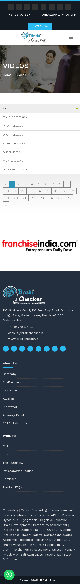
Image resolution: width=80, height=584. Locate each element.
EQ (43, 530)
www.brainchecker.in (23, 339)
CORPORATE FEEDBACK (15, 169)
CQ (49, 530)
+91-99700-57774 (21, 14)
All (4, 108)
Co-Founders (12, 382)
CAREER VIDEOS (11, 152)
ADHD (55, 515)
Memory (70, 549)
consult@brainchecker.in (59, 14)
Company (9, 374)
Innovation (10, 407)
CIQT (6, 454)
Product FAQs (12, 487)
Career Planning (61, 510)
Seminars (9, 479)
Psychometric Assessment (31, 549)
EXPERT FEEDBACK (13, 135)
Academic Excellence (18, 539)
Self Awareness (32, 554)
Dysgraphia (29, 520)
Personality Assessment (50, 525)
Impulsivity (10, 554)
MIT (5, 446)
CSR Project (11, 390)
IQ (36, 530)
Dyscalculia (11, 520)
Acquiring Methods (48, 539)
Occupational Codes (58, 535)
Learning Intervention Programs (26, 515)
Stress (56, 549)
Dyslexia (68, 515)
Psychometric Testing (18, 471)
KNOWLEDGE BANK (13, 161)
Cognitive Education (54, 520)
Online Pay (41, 25)
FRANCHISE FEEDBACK (15, 117)
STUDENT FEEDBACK (14, 143)
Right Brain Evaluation (44, 544)
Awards (8, 399)
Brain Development (16, 525)
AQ (56, 530)
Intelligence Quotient (17, 530)
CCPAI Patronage (15, 423)
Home (7, 75)
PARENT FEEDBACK (13, 126)
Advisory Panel (13, 415)
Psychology (53, 554)
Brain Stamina (13, 462)
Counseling (10, 510)
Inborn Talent (32, 535)
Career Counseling (34, 510)
